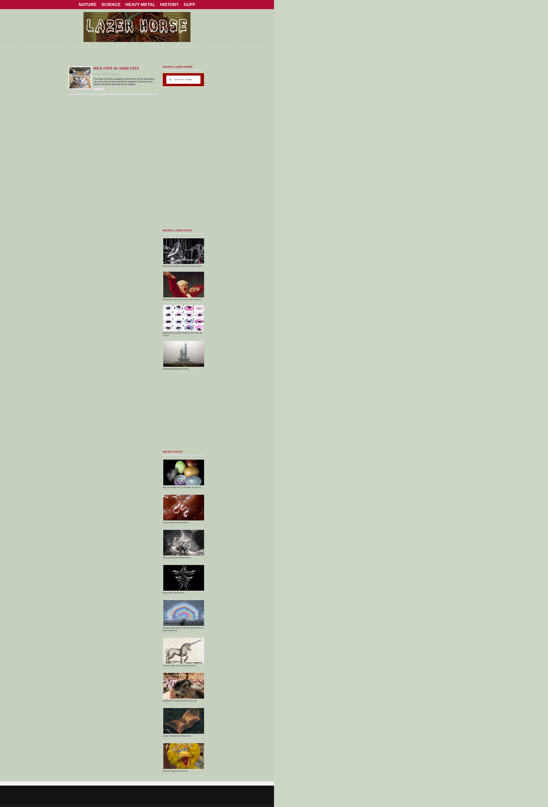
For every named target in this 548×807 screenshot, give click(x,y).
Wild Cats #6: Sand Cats (116, 68)
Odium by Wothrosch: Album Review (177, 558)
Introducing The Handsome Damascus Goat (180, 701)
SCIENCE (110, 4)
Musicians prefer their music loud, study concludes (182, 266)
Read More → (99, 89)
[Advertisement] (137, 54)
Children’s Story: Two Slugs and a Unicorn (179, 666)
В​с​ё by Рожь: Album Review (174, 593)
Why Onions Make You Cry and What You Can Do (182, 487)
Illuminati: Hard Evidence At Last (175, 771)
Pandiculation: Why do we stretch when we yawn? (182, 300)
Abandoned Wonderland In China (176, 369)
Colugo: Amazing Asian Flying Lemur (177, 736)
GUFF (189, 4)
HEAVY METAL (140, 4)
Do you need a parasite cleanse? (175, 523)
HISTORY (169, 4)
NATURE (87, 4)
